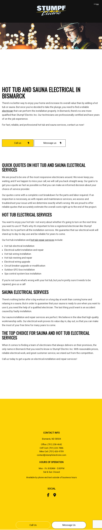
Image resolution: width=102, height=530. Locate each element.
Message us (69, 525)
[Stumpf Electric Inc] (51, 10)
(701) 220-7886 (56, 448)
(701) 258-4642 (54, 444)
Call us (33, 525)
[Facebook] (48, 495)
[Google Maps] (54, 495)
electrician (7, 110)
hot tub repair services (42, 240)
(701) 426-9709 (56, 451)
